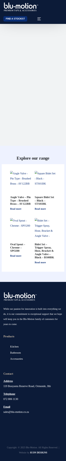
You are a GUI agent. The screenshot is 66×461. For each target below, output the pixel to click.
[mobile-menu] (37, 19)
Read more (15, 208)
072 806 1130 (10, 399)
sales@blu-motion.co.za (16, 411)
